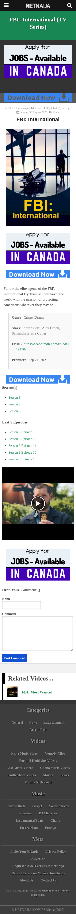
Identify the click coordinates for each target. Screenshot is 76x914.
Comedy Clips (55, 753)
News (33, 722)
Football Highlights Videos (38, 760)
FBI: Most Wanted (37, 692)
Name (6, 599)
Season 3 (14, 411)
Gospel (37, 806)
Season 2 (14, 404)
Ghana (55, 820)
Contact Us (49, 880)
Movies (48, 775)
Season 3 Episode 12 (22, 439)
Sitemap (47, 890)
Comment (9, 614)
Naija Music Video (24, 753)
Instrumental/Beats (29, 820)
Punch (56, 890)
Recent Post (38, 729)
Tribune (65, 890)
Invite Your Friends (24, 851)
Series (64, 775)
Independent (38, 894)
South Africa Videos (21, 775)
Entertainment (53, 722)
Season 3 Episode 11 (22, 445)
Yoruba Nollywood (38, 782)
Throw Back (16, 806)
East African (29, 828)
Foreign (50, 828)
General (17, 722)
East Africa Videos (20, 768)
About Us (26, 880)
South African (59, 806)
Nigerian (25, 813)
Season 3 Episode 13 (22, 432)
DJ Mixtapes (48, 813)
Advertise (38, 859)
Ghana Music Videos (55, 768)
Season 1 (14, 397)
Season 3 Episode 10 (22, 452)
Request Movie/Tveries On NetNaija (38, 866)
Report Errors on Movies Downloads (38, 873)
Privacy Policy (55, 851)
